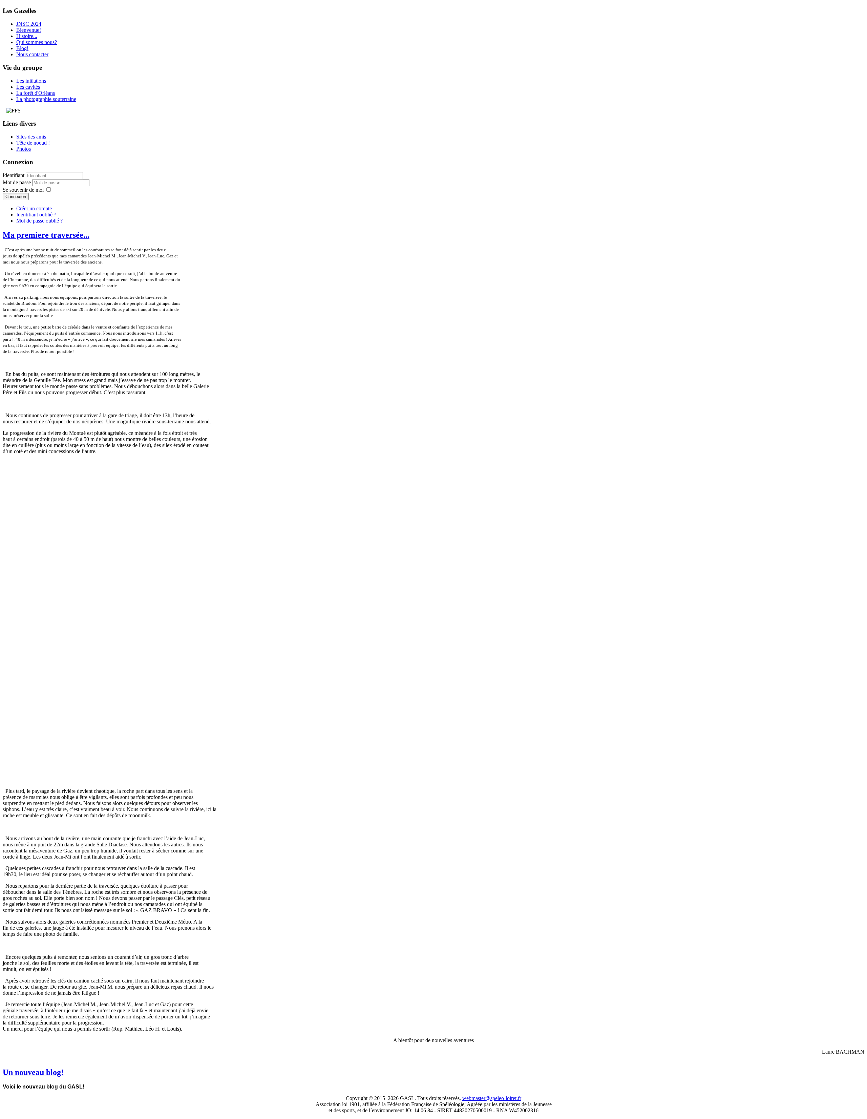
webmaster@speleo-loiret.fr (491, 1098)
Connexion (15, 196)
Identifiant (13, 175)
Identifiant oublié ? (36, 214)
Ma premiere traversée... (46, 235)
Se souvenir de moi (23, 190)
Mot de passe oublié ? (39, 221)
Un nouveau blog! (33, 1072)
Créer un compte (34, 208)
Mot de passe (17, 182)
